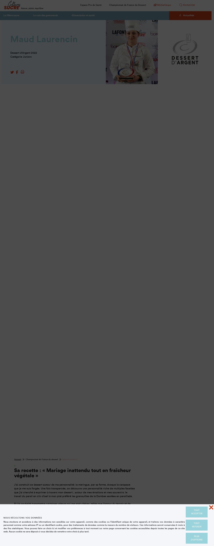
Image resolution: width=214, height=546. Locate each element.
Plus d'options (196, 538)
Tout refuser (196, 525)
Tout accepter (196, 512)
